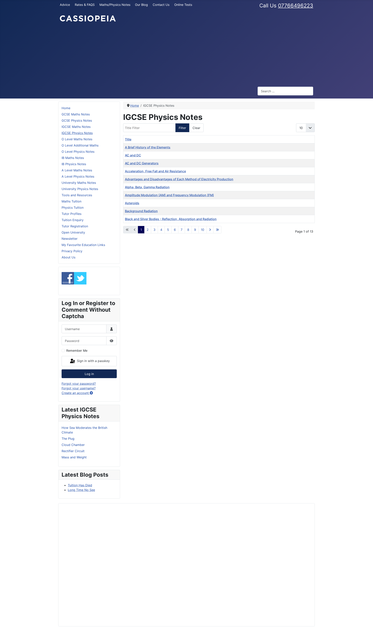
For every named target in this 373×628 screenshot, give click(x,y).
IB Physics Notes (74, 164)
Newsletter (70, 239)
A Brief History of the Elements (147, 147)
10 (202, 230)
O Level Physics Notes (78, 152)
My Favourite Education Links (83, 245)
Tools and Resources (77, 195)
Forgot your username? (79, 388)
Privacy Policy (72, 251)
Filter (182, 128)
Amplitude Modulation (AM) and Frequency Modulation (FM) (169, 195)
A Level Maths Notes (77, 170)
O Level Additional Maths (80, 145)
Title (128, 139)
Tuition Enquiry (73, 220)
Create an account (76, 393)
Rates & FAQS (85, 5)
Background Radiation (141, 211)
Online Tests (183, 5)
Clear (196, 128)
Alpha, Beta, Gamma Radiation (147, 187)
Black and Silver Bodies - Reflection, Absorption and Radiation (171, 219)
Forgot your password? (79, 384)
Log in (89, 374)
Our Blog (141, 5)
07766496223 (295, 5)
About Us (68, 257)
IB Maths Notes (73, 158)
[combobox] (285, 91)
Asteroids (132, 203)
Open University (73, 232)
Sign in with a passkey (93, 361)
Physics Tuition (73, 207)
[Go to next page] (210, 229)
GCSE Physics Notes (77, 120)
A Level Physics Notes (78, 176)
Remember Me (76, 350)
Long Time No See (81, 490)
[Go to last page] (217, 229)
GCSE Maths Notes (76, 114)
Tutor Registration (75, 226)
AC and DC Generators (142, 163)
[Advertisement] (186, 54)
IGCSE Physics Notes (77, 133)
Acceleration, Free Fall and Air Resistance (155, 171)
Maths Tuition (71, 201)
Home (66, 108)
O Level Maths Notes (77, 139)
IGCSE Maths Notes (76, 127)
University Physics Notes (80, 189)
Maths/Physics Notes (114, 5)
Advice (65, 5)
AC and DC (133, 155)
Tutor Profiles (71, 214)
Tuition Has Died (80, 485)
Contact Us (161, 5)
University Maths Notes (79, 183)
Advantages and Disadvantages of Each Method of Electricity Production (179, 179)
